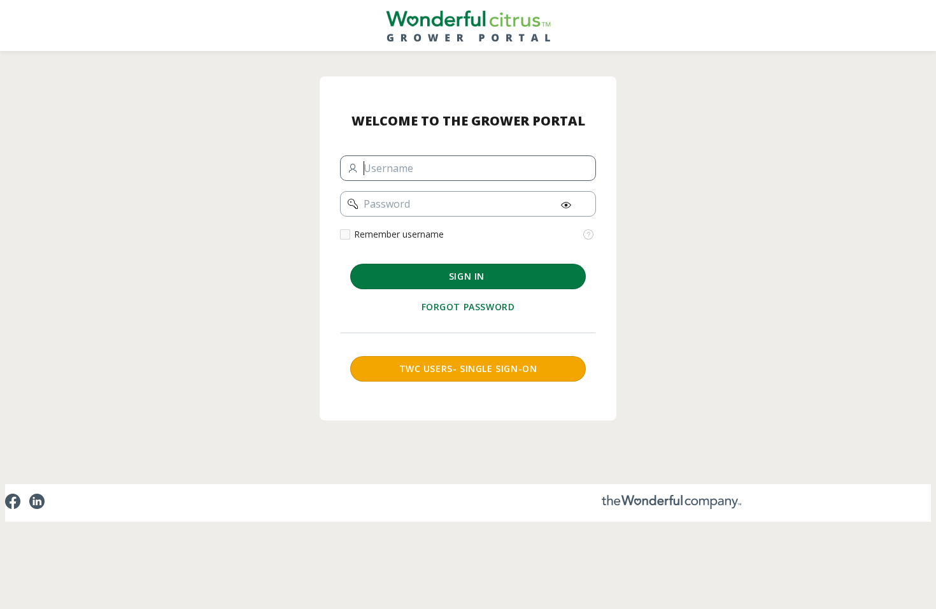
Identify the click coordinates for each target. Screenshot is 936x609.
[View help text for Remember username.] (588, 234)
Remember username (399, 234)
